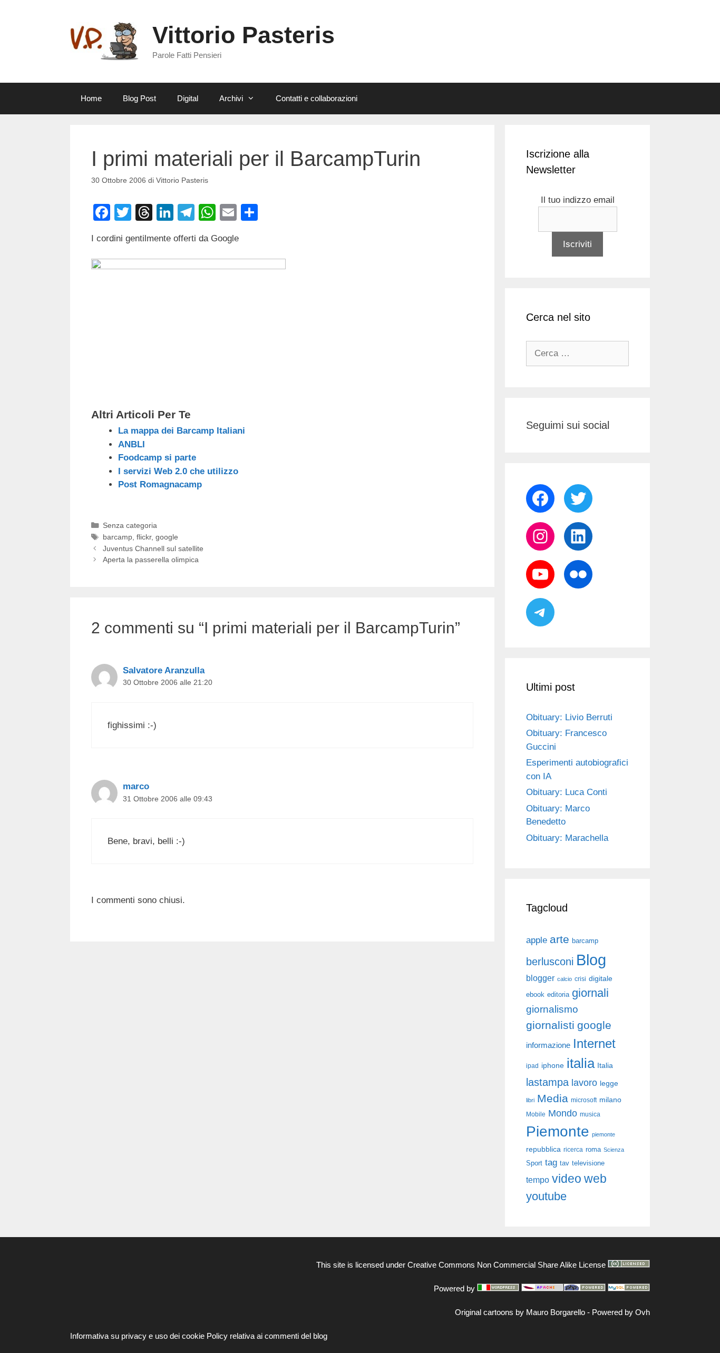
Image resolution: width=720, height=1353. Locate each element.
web (595, 1178)
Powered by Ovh (621, 1312)
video (566, 1178)
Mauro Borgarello (555, 1312)
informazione (548, 1045)
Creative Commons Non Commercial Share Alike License (506, 1264)
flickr (144, 537)
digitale (600, 979)
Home (91, 98)
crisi (580, 979)
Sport (534, 1163)
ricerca (573, 1149)
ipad (532, 1066)
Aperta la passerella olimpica (151, 559)
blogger (540, 978)
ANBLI (131, 444)
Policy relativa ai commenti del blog (267, 1335)
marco (136, 786)
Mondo (562, 1113)
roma (593, 1149)
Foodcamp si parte (157, 458)
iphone (552, 1066)
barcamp (117, 537)
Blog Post (139, 98)
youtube (546, 1196)
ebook (535, 994)
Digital (187, 98)
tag (551, 1162)
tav (564, 1163)
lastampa (547, 1082)
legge (609, 1083)
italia (581, 1063)
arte (559, 939)
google (166, 537)
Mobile (536, 1114)
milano (610, 1099)
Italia (605, 1066)
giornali (590, 992)
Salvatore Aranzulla (164, 670)
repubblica (543, 1149)
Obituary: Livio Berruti (569, 717)
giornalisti (550, 1025)
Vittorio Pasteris (243, 35)
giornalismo (552, 1009)
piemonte (603, 1134)
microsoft (584, 1100)
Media (552, 1098)
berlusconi (549, 961)
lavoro (584, 1082)
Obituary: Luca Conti (566, 792)
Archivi (231, 98)
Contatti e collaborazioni (316, 98)
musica (590, 1114)
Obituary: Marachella (567, 838)
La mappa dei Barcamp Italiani (181, 431)
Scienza (614, 1149)
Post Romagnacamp (160, 484)
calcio (564, 979)
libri (530, 1100)
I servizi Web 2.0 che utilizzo (178, 471)
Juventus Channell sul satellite (153, 548)
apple (536, 940)
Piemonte (557, 1131)
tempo (537, 1179)
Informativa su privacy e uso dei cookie (137, 1335)
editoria (558, 994)
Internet (594, 1043)
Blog (591, 959)
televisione (588, 1163)
